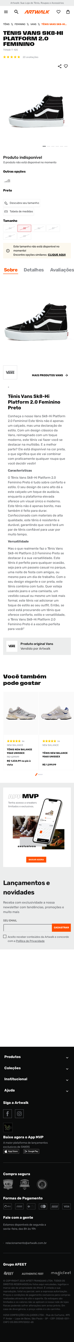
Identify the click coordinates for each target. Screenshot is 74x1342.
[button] (16, 12)
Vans (33, 24)
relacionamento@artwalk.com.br (26, 1243)
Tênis (6, 24)
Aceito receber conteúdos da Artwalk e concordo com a (38, 939)
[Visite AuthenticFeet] (33, 1274)
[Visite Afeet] (8, 1274)
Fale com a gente (18, 1217)
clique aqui (57, 254)
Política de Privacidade (30, 941)
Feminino (20, 24)
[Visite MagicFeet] (61, 1274)
